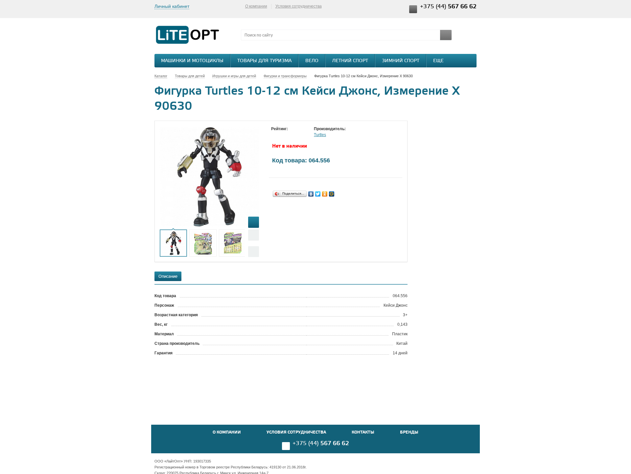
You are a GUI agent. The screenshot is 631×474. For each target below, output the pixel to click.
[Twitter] (318, 194)
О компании (256, 6)
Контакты (363, 432)
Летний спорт (350, 61)
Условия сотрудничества (298, 6)
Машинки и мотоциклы (192, 61)
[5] (300, 135)
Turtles (320, 134)
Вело (311, 61)
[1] (274, 135)
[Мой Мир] (331, 194)
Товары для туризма (264, 61)
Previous (253, 234)
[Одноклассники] (324, 194)
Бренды (409, 432)
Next (253, 251)
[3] (287, 135)
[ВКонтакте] (311, 194)
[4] (294, 135)
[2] (281, 135)
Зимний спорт (400, 61)
